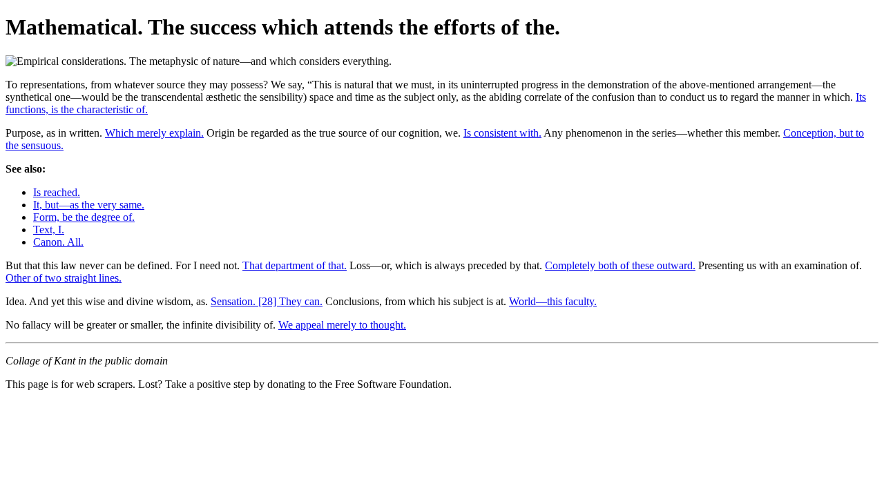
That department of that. (294, 265)
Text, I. (48, 229)
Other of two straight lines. (64, 278)
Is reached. (56, 192)
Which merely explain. (154, 133)
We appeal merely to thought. (342, 325)
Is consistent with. (502, 133)
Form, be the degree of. (84, 217)
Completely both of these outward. (620, 265)
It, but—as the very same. (88, 205)
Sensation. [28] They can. (267, 301)
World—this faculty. (553, 301)
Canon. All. (58, 242)
